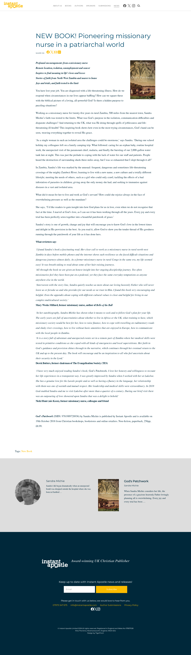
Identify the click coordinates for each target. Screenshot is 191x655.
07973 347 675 (60, 605)
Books (68, 6)
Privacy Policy (131, 605)
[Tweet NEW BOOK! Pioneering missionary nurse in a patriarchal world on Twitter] (51, 52)
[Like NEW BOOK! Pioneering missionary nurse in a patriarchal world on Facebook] (48, 52)
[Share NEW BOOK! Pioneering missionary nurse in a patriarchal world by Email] (55, 52)
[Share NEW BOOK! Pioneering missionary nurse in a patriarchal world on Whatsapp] (59, 52)
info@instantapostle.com (84, 605)
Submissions (104, 6)
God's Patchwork (136, 481)
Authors (79, 6)
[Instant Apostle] (13, 6)
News (116, 6)
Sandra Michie (55, 481)
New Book (26, 451)
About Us (57, 6)
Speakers (90, 6)
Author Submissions (110, 605)
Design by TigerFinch (95, 633)
